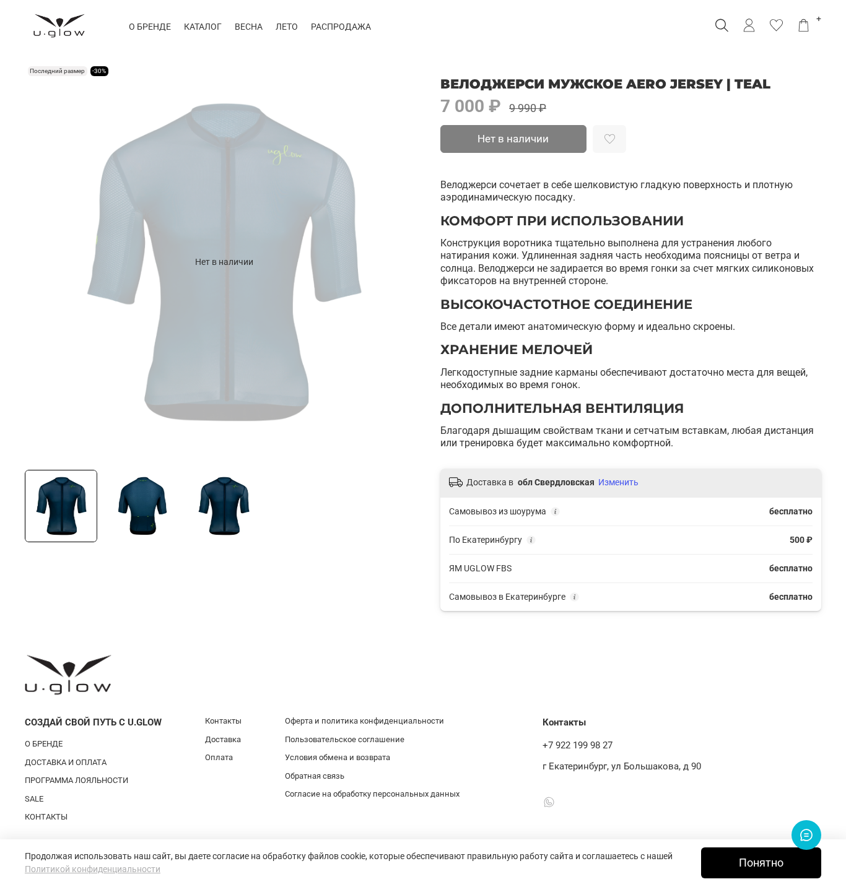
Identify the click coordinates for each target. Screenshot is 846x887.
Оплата (219, 757)
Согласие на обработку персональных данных (372, 793)
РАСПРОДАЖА (341, 27)
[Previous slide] (42, 262)
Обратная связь (314, 776)
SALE (34, 798)
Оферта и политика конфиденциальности (364, 720)
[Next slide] (406, 262)
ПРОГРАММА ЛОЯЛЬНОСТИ (76, 780)
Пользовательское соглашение (344, 739)
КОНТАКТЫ (46, 816)
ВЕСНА (249, 27)
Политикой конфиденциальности (92, 869)
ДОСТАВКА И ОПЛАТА (66, 762)
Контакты (223, 720)
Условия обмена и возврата (337, 757)
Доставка (223, 739)
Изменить (618, 482)
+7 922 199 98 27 (578, 745)
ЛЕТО (287, 27)
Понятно (761, 863)
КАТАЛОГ (203, 27)
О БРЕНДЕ (150, 27)
